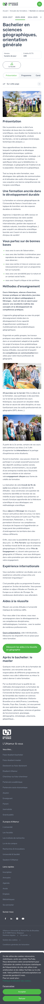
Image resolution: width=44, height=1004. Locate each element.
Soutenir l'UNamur (10, 860)
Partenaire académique (12, 782)
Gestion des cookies (10, 940)
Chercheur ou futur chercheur (15, 776)
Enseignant (7, 798)
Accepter (22, 991)
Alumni (6, 793)
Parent (5, 804)
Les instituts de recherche (13, 838)
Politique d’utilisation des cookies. (17, 981)
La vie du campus (10, 843)
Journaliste (7, 809)
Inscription (7, 872)
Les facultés (8, 832)
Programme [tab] (26, 75)
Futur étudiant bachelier (13, 755)
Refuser (22, 998)
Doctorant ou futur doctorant (15, 765)
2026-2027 (8, 17)
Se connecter (8, 905)
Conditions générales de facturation (16, 944)
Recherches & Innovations (14, 849)
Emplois (6, 894)
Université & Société (11, 854)
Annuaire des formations (18, 11)
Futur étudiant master (12, 760)
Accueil (5, 11)
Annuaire (6, 877)
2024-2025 (33, 17)
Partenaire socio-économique (15, 787)
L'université (7, 827)
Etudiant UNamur (10, 771)
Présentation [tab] (11, 75)
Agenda (6, 883)
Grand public (8, 815)
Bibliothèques (8, 899)
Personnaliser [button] (8, 986)
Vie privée (24, 935)
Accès (5, 888)
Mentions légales (9, 935)
